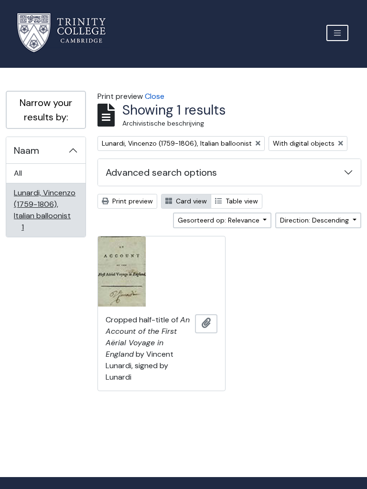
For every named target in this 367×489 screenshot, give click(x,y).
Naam (26, 150)
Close (154, 96)
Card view (190, 201)
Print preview (131, 201)
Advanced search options (161, 172)
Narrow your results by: (46, 109)
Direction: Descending (315, 220)
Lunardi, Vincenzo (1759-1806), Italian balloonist (44, 209)
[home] (67, 33)
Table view (241, 201)
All (18, 173)
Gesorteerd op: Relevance (219, 220)
